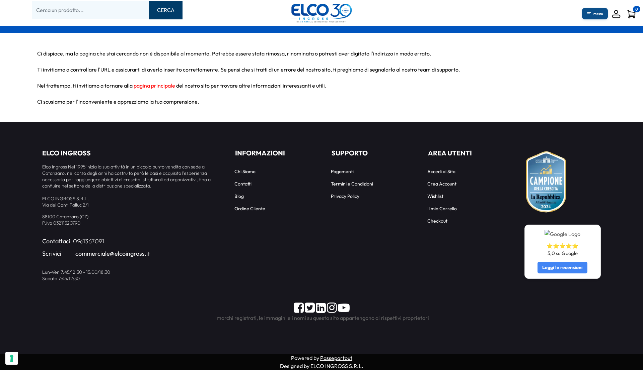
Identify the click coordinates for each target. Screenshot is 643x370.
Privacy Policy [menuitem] (345, 196)
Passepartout (336, 358)
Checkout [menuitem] (437, 221)
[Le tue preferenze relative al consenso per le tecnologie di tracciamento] (11, 358)
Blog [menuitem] (239, 196)
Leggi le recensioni (562, 267)
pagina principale (154, 85)
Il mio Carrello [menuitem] (442, 209)
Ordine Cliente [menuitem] (249, 209)
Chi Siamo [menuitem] (245, 171)
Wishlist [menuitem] (435, 196)
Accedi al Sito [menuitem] (441, 171)
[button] (166, 10)
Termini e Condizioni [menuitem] (352, 184)
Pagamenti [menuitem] (342, 171)
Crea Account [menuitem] (441, 184)
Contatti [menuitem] (243, 184)
